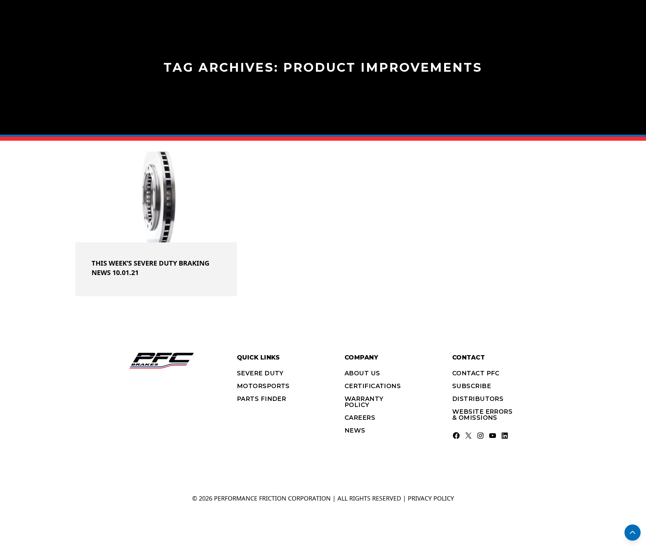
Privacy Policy (431, 498)
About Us (362, 373)
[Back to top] (632, 532)
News (355, 430)
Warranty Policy (364, 402)
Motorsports (263, 386)
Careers (360, 417)
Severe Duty (260, 373)
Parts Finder (261, 399)
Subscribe (471, 386)
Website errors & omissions (482, 414)
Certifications (373, 386)
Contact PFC (476, 373)
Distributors (477, 399)
